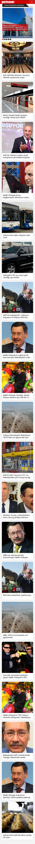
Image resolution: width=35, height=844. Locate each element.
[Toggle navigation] (32, 2)
